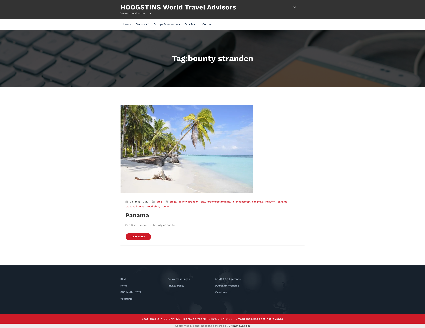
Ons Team (191, 24)
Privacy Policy (176, 285)
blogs (173, 201)
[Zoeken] (295, 7)
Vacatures (126, 298)
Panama (137, 215)
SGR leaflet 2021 (130, 292)
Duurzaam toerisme (227, 285)
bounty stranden (188, 201)
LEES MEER (138, 236)
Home (127, 24)
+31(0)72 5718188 (220, 318)
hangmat (257, 201)
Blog (159, 201)
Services (141, 24)
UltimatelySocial (239, 325)
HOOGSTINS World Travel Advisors (178, 7)
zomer (165, 206)
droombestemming (218, 201)
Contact (207, 24)
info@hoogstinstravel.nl (264, 318)
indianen (270, 201)
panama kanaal (135, 206)
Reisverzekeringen (179, 279)
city (203, 201)
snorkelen (153, 206)
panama (282, 201)
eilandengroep (241, 201)
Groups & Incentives (167, 24)
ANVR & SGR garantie (228, 279)
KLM (123, 279)
